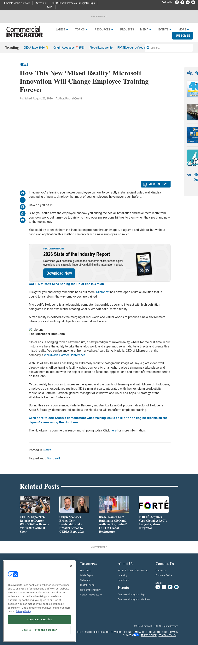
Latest (60, 29)
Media (144, 29)
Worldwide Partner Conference (64, 355)
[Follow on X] (177, 2)
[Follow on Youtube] (193, 2)
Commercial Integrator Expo (132, 594)
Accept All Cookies (39, 619)
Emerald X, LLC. (150, 626)
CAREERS (78, 632)
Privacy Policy (23, 611)
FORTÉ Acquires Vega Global (135, 47)
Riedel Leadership (101, 47)
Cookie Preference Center (39, 629)
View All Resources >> (91, 595)
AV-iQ (49, 7)
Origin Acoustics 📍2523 (69, 47)
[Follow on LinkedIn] (188, 2)
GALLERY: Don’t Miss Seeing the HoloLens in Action (66, 284)
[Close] (71, 566)
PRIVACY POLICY (167, 635)
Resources (102, 29)
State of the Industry (90, 590)
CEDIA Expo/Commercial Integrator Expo (73, 3)
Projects (127, 29)
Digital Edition (87, 585)
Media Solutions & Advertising (133, 570)
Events (163, 29)
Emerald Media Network (17, 3)
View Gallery (157, 184)
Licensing (122, 575)
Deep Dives (85, 570)
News (24, 64)
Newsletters (123, 580)
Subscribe (182, 35)
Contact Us (161, 570)
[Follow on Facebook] (182, 2)
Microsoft (102, 292)
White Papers (86, 575)
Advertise (41, 3)
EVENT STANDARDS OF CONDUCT (142, 632)
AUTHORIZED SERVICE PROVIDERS (103, 632)
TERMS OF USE (149, 635)
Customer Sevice (163, 575)
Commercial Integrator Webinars (134, 599)
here (113, 430)
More (182, 29)
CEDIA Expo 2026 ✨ (36, 47)
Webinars (85, 580)
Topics (80, 29)
